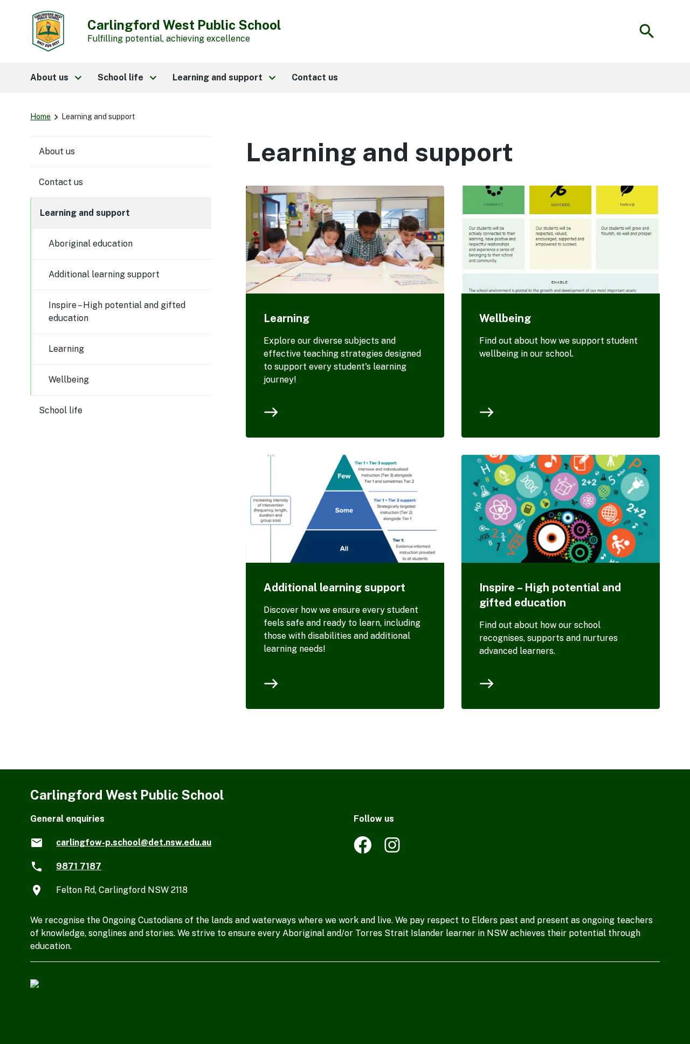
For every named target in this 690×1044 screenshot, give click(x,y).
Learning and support (85, 213)
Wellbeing (505, 318)
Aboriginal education (91, 243)
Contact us (61, 182)
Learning (286, 318)
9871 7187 (78, 866)
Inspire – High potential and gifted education (550, 595)
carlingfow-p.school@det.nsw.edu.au (133, 842)
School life (60, 410)
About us (57, 151)
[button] (55, 78)
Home (40, 116)
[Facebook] (362, 850)
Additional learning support (334, 587)
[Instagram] (393, 850)
